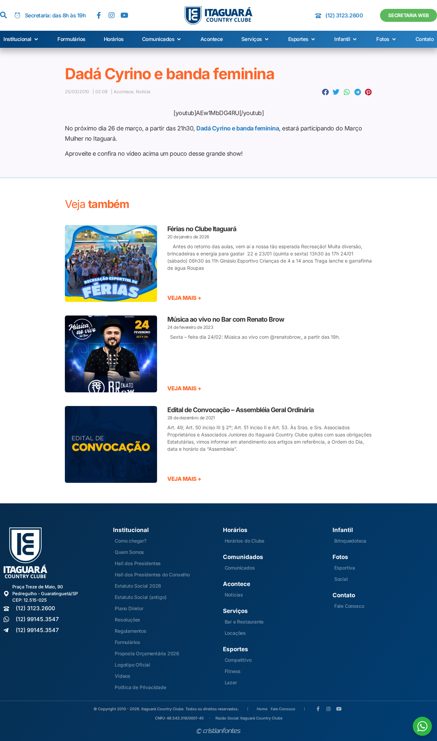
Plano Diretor (129, 608)
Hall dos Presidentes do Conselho (152, 574)
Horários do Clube (245, 541)
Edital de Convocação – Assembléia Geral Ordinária (240, 410)
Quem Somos (129, 552)
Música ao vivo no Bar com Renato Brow (225, 319)
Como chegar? (130, 541)
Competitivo (238, 660)
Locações (235, 633)
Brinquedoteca (350, 541)
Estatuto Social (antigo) (140, 597)
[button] (21, 39)
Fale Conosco (349, 606)
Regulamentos (130, 631)
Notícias (234, 595)
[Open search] (3, 15)
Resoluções (127, 620)
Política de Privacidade (140, 687)
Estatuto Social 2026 (138, 586)
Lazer (231, 682)
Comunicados (240, 568)
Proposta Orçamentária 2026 (147, 653)
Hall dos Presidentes (138, 563)
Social (341, 579)
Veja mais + (184, 297)
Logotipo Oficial (132, 665)
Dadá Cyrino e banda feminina (237, 128)
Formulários (127, 642)
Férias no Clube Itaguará (201, 229)
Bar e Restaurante (244, 622)
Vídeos (122, 676)
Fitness (233, 671)
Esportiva (344, 568)
